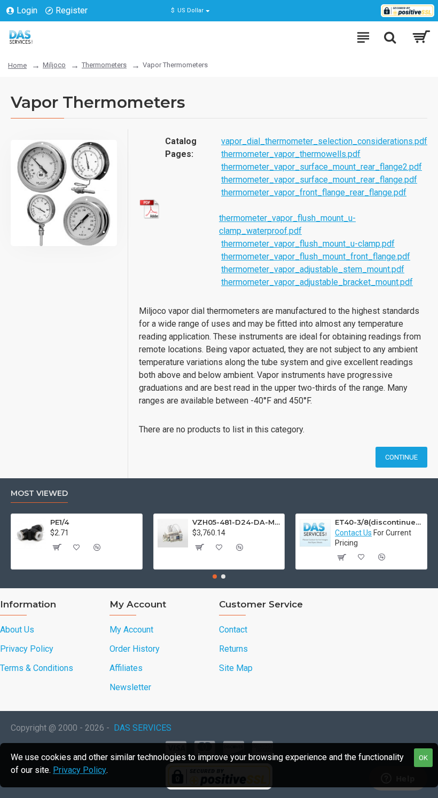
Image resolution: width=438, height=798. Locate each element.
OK (423, 758)
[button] (215, 576)
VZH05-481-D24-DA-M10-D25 (236, 522)
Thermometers (104, 65)
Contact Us (353, 532)
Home (17, 65)
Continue (401, 457)
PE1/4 (59, 522)
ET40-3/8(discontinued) (379, 522)
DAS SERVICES (142, 728)
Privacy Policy (79, 770)
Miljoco (54, 65)
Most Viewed (39, 493)
